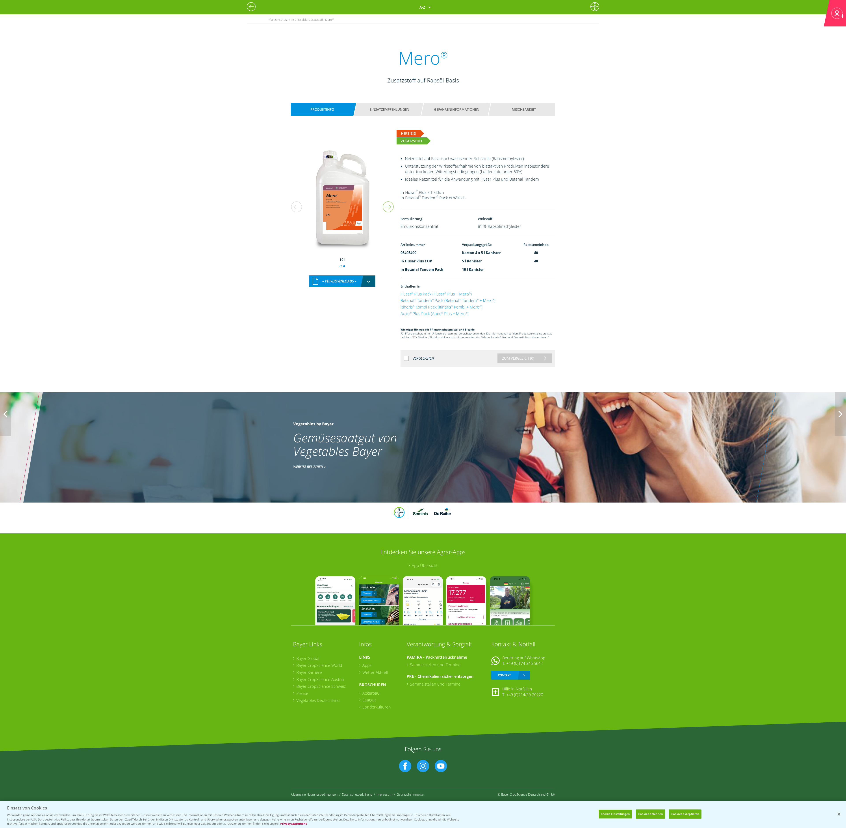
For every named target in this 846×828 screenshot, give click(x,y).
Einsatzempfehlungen (389, 109)
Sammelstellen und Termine (435, 664)
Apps (366, 665)
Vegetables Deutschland (318, 700)
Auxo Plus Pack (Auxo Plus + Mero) (435, 313)
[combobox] (342, 281)
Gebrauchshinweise (410, 794)
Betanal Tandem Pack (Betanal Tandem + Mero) (448, 300)
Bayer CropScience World (319, 665)
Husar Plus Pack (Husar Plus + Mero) (436, 294)
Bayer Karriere (309, 672)
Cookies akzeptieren (685, 814)
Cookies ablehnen (650, 814)
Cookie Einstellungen (615, 814)
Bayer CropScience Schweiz (321, 686)
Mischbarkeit (524, 109)
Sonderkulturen (376, 707)
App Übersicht (425, 565)
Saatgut (369, 700)
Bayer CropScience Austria (320, 679)
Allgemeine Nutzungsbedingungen (314, 794)
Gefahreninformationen (456, 109)
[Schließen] (839, 814)
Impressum (384, 794)
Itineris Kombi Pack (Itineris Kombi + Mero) (441, 307)
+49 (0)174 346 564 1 (525, 663)
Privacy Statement (293, 823)
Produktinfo (322, 109)
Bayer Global (307, 658)
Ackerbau (371, 693)
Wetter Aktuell (375, 672)
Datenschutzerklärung (357, 794)
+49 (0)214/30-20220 (524, 694)
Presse (302, 693)
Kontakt (504, 675)
